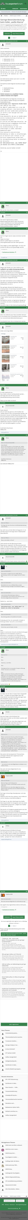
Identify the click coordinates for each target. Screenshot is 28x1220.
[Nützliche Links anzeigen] (26, 16)
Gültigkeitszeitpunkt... (11, 1061)
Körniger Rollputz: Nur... (11, 1045)
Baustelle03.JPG (13, 355)
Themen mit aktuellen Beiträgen (19, 11)
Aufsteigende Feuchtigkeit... (12, 1173)
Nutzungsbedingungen (21, 1204)
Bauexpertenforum (9, 1200)
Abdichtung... (9, 1169)
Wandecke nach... (10, 1103)
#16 (26, 709)
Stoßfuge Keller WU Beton (12, 1161)
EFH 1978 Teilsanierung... (12, 1079)
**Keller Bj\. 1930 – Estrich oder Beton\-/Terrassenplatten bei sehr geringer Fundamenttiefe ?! (13, 940)
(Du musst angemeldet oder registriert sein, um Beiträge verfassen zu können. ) (14, 922)
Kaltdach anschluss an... (11, 1111)
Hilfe (3, 1204)
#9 (26, 402)
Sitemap (7, 1204)
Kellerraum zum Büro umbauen (13, 1145)
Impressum (12, 1204)
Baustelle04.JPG (13, 364)
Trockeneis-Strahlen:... (11, 1041)
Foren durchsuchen (5, 11)
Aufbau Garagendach (11, 1057)
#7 (26, 323)
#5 (26, 260)
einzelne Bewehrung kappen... (13, 1069)
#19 (26, 823)
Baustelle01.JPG (13, 336)
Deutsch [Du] (20, 1200)
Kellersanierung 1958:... (11, 1165)
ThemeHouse (18, 1214)
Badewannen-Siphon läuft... (12, 1107)
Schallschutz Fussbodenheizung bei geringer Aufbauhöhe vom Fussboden (13, 989)
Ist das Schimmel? (10, 1049)
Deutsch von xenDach (21, 1213)
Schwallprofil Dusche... (11, 1095)
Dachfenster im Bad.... (11, 1065)
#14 (26, 647)
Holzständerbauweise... (11, 1033)
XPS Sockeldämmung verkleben (13, 1181)
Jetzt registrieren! (14, 1024)
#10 (26, 435)
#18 (26, 773)
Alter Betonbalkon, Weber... (12, 1189)
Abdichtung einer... (10, 1153)
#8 (26, 385)
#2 (26, 202)
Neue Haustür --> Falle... (11, 1087)
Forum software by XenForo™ (9, 1213)
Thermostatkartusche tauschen (13, 1037)
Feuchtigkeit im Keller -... (12, 1157)
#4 (26, 228)
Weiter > (15, 38)
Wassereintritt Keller (10, 1185)
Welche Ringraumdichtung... (12, 1177)
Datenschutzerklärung (13, 1208)
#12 (26, 553)
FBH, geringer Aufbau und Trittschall (11, 954)
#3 (26, 212)
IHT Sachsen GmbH (10, 1053)
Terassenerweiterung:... (11, 1091)
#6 (26, 307)
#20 (26, 891)
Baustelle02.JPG (13, 345)
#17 (26, 726)
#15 (26, 686)
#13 (26, 563)
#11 (26, 515)
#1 (26, 41)
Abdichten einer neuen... (12, 1149)
